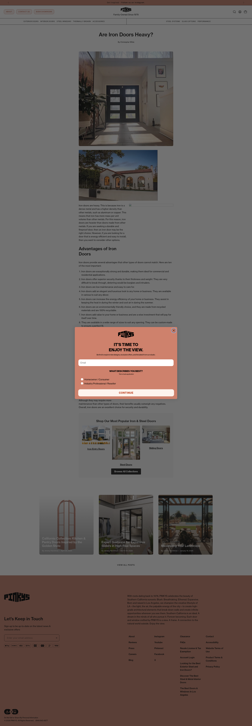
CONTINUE (126, 392)
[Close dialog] (173, 330)
